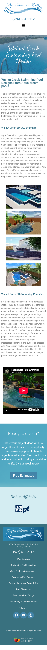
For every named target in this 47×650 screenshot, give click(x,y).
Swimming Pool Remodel (23, 577)
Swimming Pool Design (23, 595)
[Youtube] (23, 615)
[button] (23, 26)
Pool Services (23, 559)
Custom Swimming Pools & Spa (23, 583)
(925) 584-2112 (23, 19)
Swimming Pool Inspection (23, 565)
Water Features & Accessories (23, 571)
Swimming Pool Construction (23, 601)
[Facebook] (16, 615)
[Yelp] (30, 615)
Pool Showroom (23, 589)
